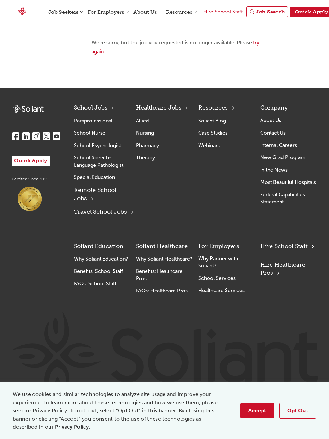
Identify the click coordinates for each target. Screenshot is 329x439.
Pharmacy (147, 145)
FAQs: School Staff (95, 284)
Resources (213, 107)
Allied (142, 121)
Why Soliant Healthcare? (164, 259)
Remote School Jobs (95, 194)
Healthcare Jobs (159, 107)
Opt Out (297, 411)
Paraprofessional (93, 121)
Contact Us (273, 133)
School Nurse (89, 133)
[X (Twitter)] (46, 136)
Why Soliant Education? (101, 259)
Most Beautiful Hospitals (288, 182)
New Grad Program (282, 157)
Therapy (145, 158)
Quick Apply (31, 160)
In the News (274, 170)
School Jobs (91, 107)
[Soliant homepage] (28, 109)
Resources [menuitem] (179, 12)
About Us (270, 120)
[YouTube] (56, 136)
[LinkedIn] (26, 136)
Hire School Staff (284, 246)
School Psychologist (97, 145)
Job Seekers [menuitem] (63, 12)
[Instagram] (36, 136)
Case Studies (212, 133)
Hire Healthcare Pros (282, 268)
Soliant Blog (212, 121)
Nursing (145, 133)
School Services (217, 278)
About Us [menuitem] (145, 12)
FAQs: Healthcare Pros (162, 291)
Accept (257, 411)
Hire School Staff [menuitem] (223, 12)
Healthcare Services (221, 290)
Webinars (209, 145)
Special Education (94, 177)
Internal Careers (278, 145)
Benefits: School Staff (98, 271)
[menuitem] (267, 12)
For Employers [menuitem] (106, 12)
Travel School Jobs (100, 211)
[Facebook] (15, 136)
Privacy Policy (71, 427)
